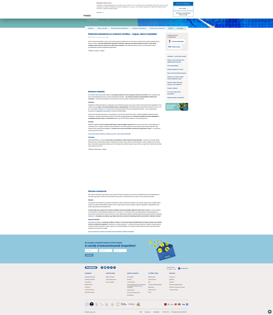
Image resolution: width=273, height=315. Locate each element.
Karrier (149, 292)
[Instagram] (114, 267)
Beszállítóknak (130, 295)
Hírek (149, 282)
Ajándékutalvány (88, 284)
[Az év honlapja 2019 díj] (101, 304)
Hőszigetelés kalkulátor (90, 277)
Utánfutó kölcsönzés (89, 289)
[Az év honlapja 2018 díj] (96, 304)
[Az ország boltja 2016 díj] (106, 304)
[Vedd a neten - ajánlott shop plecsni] (124, 304)
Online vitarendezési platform (133, 292)
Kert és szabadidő (110, 282)
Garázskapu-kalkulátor (90, 279)
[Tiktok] (108, 267)
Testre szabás (182, 8)
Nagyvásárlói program (90, 292)
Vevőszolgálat (130, 277)
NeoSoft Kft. (92, 312)
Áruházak (129, 279)
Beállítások (99, 12)
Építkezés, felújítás (110, 277)
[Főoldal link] (91, 267)
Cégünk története (152, 279)
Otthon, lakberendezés (111, 279)
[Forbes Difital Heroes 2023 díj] (92, 304)
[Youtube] (105, 267)
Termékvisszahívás (173, 289)
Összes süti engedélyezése (183, 3)
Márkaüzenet (151, 287)
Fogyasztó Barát (130, 290)
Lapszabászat (88, 282)
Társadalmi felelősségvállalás (155, 284)
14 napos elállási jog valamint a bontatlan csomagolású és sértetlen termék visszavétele (136, 286)
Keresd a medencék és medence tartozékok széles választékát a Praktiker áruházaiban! (111, 231)
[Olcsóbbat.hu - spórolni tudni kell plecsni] (131, 304)
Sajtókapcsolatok (152, 289)
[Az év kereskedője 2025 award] (138, 304)
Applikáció (171, 279)
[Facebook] (102, 267)
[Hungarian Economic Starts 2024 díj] (87, 304)
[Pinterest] (111, 267)
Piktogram (171, 282)
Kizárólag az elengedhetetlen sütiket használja (183, 13)
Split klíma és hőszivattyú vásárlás (177, 287)
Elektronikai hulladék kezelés (175, 284)
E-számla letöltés (131, 282)
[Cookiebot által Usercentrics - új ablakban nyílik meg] (87, 16)
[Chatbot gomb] (270, 312)
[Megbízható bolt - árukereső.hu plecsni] (118, 304)
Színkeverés (87, 287)
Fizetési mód (172, 277)
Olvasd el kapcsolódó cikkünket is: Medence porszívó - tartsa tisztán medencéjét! (109, 133)
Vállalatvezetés (151, 277)
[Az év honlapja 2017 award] (112, 304)
